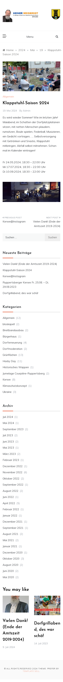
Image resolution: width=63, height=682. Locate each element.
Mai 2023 (8, 447)
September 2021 (13, 528)
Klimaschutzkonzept (15, 385)
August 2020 (10, 565)
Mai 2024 (8, 423)
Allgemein (8, 96)
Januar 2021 (10, 546)
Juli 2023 (8, 435)
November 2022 (12, 472)
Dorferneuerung (12, 342)
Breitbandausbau (13, 330)
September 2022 (13, 484)
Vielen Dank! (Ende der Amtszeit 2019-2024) (46, 224)
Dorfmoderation (12, 348)
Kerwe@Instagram (14, 221)
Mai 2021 (8, 540)
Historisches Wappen (16, 367)
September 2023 (13, 429)
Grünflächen (10, 355)
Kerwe (7, 379)
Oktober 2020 (11, 558)
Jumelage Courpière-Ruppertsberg (24, 373)
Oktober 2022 (11, 478)
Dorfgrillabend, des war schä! (20, 293)
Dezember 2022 (13, 466)
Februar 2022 (11, 509)
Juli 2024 (8, 417)
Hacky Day (9, 361)
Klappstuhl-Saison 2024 (17, 270)
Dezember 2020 (13, 552)
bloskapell (9, 324)
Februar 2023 (11, 460)
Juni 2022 (8, 497)
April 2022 (9, 503)
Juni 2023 (8, 441)
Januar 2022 (10, 515)
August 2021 (10, 534)
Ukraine (7, 392)
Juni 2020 (8, 571)
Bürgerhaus (10, 336)
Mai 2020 (8, 577)
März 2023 (9, 454)
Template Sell (31, 671)
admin (26, 110)
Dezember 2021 (13, 521)
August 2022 (10, 491)
